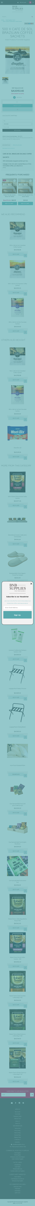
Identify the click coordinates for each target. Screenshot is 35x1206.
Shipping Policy (17, 1137)
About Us (17, 1121)
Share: (26, 23)
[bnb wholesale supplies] (17, 8)
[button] (14, 180)
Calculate (18, 130)
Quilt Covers (17, 1192)
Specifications (17, 145)
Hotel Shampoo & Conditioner (17, 1178)
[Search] (32, 16)
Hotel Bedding (17, 1164)
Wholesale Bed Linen (17, 1168)
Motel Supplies (17, 1154)
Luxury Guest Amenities (17, 1174)
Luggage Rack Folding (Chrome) (17, 688)
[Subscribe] (32, 1095)
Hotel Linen (17, 1162)
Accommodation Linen (17, 1184)
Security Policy (17, 1135)
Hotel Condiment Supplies (17, 1159)
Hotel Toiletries (17, 1176)
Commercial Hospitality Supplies (17, 1150)
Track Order (17, 1114)
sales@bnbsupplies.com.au (18, 1144)
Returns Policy (17, 1132)
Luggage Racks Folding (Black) (17, 727)
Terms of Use (17, 1128)
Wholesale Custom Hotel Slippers (17, 1157)
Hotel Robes (17, 1188)
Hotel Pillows (17, 1190)
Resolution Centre (17, 1116)
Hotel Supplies (17, 1152)
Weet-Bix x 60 (17, 448)
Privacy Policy (17, 1130)
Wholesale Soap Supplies (17, 1180)
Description (6, 145)
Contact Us (17, 1123)
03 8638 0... (17, 1142)
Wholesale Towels (17, 1186)
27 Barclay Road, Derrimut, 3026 (18, 1146)
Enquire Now (16, 774)
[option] (17, 60)
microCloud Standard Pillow (17, 765)
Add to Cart (18, 105)
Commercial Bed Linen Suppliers (17, 1171)
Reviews (5, 148)
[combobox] (16, 16)
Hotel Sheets (17, 1166)
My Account (23, 2)
